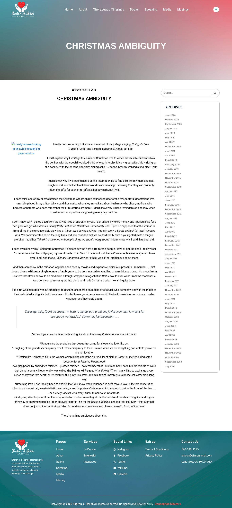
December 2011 (173, 245)
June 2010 (170, 299)
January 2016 (172, 169)
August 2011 (171, 258)
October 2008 (172, 357)
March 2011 (171, 276)
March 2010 (171, 308)
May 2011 (170, 267)
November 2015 (173, 178)
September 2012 (173, 213)
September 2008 (173, 361)
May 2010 (170, 303)
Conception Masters (167, 504)
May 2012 (170, 227)
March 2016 (171, 160)
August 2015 (171, 191)
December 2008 (173, 348)
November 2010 (173, 290)
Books (134, 9)
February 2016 (172, 164)
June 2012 (170, 222)
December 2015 (173, 173)
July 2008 (170, 366)
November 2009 (173, 312)
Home (69, 9)
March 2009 (171, 339)
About (83, 9)
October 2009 (172, 317)
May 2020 (170, 137)
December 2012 (173, 209)
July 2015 (170, 196)
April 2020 (170, 142)
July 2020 (170, 133)
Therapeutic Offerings (108, 9)
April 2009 (170, 335)
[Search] (215, 93)
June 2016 (170, 151)
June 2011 (170, 263)
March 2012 (171, 236)
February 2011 (172, 281)
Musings (183, 9)
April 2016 (170, 155)
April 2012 (170, 231)
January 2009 (172, 344)
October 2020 (172, 119)
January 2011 (171, 285)
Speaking (151, 9)
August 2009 (171, 321)
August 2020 (171, 128)
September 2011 (173, 254)
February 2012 (172, 240)
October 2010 (172, 294)
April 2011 (170, 272)
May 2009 (170, 330)
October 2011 (171, 249)
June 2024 (170, 115)
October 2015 (172, 182)
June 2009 (170, 326)
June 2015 (170, 200)
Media (167, 9)
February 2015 (172, 205)
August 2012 (171, 218)
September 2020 (173, 124)
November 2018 (173, 146)
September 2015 (173, 187)
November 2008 (173, 352)
